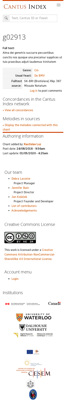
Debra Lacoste (20, 178)
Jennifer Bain (20, 188)
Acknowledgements (24, 210)
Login (14, 278)
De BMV (39, 75)
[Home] (26, 5)
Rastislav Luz (32, 144)
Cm (36, 70)
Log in (33, 90)
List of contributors (24, 206)
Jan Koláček (19, 197)
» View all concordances (18, 110)
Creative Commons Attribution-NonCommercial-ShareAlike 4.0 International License (29, 254)
